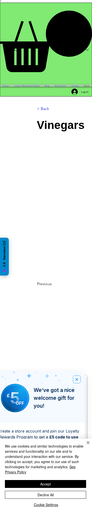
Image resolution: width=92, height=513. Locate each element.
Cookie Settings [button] (46, 504)
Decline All (46, 494)
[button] (46, 41)
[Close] (85, 445)
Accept (45, 484)
